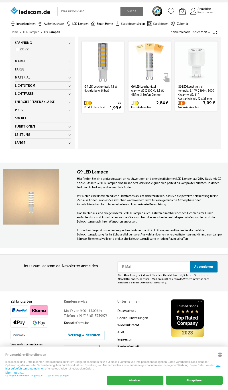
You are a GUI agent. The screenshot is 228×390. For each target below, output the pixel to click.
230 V (25, 49)
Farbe (19, 69)
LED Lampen (31, 32)
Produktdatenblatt (95, 107)
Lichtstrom (25, 86)
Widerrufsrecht (128, 325)
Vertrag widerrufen (84, 335)
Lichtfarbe (24, 94)
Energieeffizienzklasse (35, 102)
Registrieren (205, 12)
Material (23, 77)
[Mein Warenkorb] (182, 11)
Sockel (21, 118)
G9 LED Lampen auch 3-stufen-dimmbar (148, 213)
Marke (20, 61)
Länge (20, 143)
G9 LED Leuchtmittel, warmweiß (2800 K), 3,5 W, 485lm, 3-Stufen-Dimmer (147, 90)
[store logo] (30, 10)
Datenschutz (126, 311)
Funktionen (25, 126)
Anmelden (204, 9)
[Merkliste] (171, 11)
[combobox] (88, 11)
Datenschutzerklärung (153, 282)
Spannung (23, 43)
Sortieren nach (180, 32)
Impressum (125, 339)
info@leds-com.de (171, 279)
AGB (120, 332)
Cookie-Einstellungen (132, 318)
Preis (19, 110)
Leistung (22, 135)
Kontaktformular (76, 323)
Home (15, 32)
